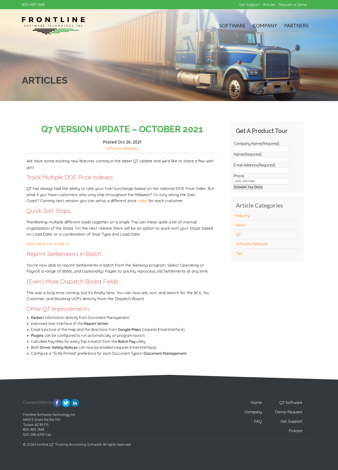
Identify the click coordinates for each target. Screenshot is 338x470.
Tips (239, 253)
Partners (296, 25)
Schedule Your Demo (248, 187)
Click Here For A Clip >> (48, 243)
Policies (295, 430)
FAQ (258, 421)
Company (265, 25)
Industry (243, 215)
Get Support (249, 4)
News (240, 225)
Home (256, 402)
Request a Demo (293, 4)
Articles (269, 4)
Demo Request (288, 411)
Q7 (238, 234)
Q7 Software (290, 402)
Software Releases (122, 148)
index (142, 200)
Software (232, 25)
